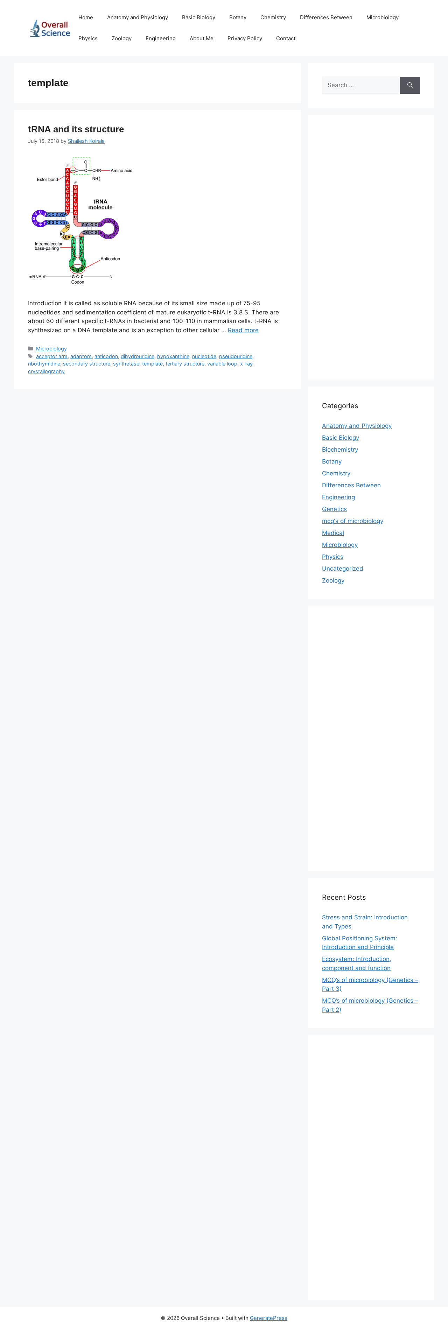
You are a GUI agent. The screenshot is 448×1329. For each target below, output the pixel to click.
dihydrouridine (137, 356)
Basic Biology (198, 17)
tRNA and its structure (76, 129)
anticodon (106, 356)
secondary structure (86, 364)
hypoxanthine (173, 356)
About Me (202, 38)
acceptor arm (52, 356)
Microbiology (382, 17)
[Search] (410, 85)
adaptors (81, 356)
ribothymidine (44, 364)
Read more (243, 330)
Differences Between (326, 17)
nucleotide (204, 356)
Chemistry (273, 17)
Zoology (122, 38)
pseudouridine (235, 356)
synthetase (126, 364)
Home (85, 17)
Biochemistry (340, 449)
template (152, 364)
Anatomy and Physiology (137, 17)
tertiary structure (185, 364)
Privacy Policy (244, 38)
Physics (88, 38)
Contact (285, 38)
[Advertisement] (371, 252)
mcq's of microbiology (352, 520)
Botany (237, 17)
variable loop (222, 364)
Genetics (334, 509)
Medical (333, 532)
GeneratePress (268, 1318)
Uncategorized (342, 568)
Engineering (161, 38)
